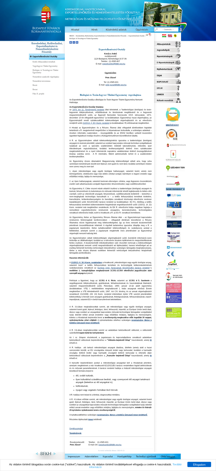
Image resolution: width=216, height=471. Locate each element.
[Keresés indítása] (180, 30)
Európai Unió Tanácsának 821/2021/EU (124, 268)
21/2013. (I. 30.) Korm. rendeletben (86, 262)
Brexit (35, 85)
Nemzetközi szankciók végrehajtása (46, 77)
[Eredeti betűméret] (77, 42)
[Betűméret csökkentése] (74, 42)
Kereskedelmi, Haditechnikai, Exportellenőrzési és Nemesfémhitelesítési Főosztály (101, 36)
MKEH (71, 36)
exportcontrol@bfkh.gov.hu (113, 64)
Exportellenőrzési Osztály (137, 36)
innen (90, 419)
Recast (35, 89)
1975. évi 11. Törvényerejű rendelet (88, 110)
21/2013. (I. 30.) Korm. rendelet (96, 123)
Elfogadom (199, 464)
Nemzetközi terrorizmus (41, 81)
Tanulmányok (75, 433)
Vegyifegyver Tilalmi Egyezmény (45, 66)
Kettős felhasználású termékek (44, 62)
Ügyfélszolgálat (76, 429)
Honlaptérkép (124, 456)
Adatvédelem (91, 456)
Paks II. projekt (38, 94)
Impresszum (74, 456)
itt (151, 340)
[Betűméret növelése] (70, 42)
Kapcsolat (108, 456)
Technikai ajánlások (146, 456)
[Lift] (174, 301)
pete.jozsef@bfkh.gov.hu (116, 85)
